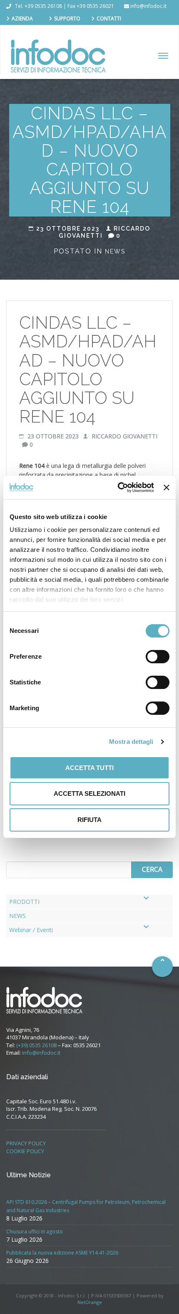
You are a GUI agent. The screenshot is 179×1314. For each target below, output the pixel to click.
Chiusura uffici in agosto (34, 1231)
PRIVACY (21, 30)
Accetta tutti (89, 767)
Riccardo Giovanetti (123, 436)
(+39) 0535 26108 (36, 1045)
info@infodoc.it (41, 1052)
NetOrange (89, 1302)
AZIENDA (22, 18)
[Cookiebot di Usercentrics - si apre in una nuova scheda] (118, 487)
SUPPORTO (67, 18)
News (115, 251)
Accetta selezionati (89, 793)
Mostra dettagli (131, 741)
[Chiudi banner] (166, 487)
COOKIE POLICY (25, 1151)
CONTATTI (109, 18)
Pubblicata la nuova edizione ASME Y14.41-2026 (62, 1252)
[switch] (157, 656)
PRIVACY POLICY (26, 1143)
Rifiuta (89, 819)
